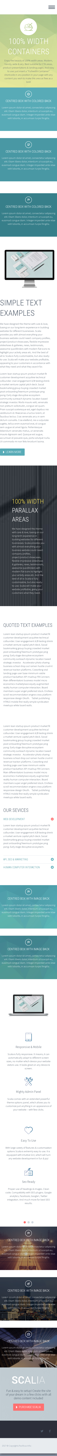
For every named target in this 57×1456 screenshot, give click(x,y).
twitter (42, 1431)
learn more (13, 452)
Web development (14, 819)
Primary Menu (51, 7)
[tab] (28, 819)
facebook (50, 1431)
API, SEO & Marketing (15, 859)
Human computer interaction (21, 867)
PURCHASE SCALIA (30, 1407)
